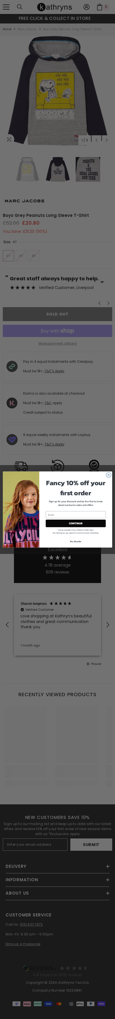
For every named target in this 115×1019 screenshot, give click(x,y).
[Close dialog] (108, 475)
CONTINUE (75, 523)
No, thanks (75, 541)
